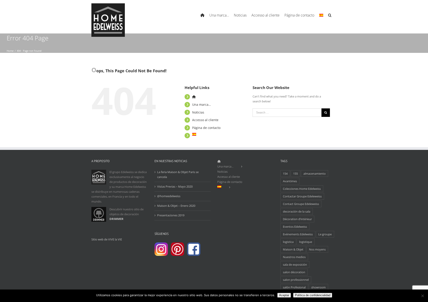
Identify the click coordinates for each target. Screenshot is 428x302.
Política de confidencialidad (312, 295)
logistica (288, 242)
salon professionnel (296, 280)
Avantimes (290, 181)
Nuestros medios (294, 257)
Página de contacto (206, 128)
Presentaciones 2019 (170, 215)
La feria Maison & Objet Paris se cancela (178, 174)
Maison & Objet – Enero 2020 (176, 206)
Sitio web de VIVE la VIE (106, 239)
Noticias (198, 112)
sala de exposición (295, 265)
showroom (318, 287)
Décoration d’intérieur (297, 219)
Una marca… (201, 104)
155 (295, 174)
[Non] (422, 296)
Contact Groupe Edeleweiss (301, 204)
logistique (305, 242)
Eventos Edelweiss (295, 227)
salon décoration (294, 272)
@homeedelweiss (168, 196)
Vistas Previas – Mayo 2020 (175, 186)
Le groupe (325, 234)
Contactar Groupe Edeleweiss (302, 196)
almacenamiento (314, 174)
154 (285, 174)
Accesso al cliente (205, 120)
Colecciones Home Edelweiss (302, 189)
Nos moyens (317, 249)
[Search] (330, 14)
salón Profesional (294, 287)
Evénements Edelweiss (298, 234)
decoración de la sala (296, 211)
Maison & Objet (293, 249)
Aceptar (284, 295)
